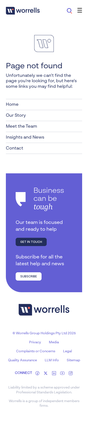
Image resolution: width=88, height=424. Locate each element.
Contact (14, 148)
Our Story (16, 115)
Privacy (35, 342)
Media (54, 342)
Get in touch (31, 242)
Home (12, 104)
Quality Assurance (22, 360)
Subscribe (28, 276)
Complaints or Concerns (35, 351)
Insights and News (25, 137)
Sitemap (73, 360)
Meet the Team (21, 126)
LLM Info (52, 360)
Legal (67, 351)
